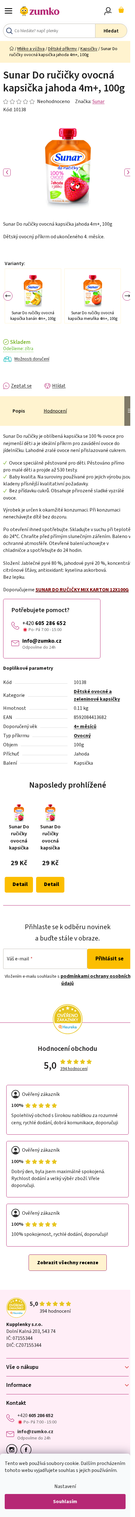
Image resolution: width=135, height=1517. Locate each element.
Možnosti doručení (31, 359)
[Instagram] (13, 1449)
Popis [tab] (19, 411)
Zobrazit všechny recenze (67, 1262)
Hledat (111, 30)
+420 (44, 623)
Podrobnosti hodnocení (36, 101)
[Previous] (8, 296)
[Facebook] (27, 1449)
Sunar (98, 101)
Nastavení (65, 1486)
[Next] (127, 296)
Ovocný (82, 735)
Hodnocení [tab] (55, 411)
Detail (20, 884)
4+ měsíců (85, 726)
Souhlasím (65, 1501)
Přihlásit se (109, 959)
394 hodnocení (74, 1069)
